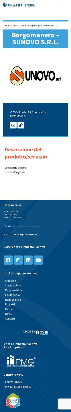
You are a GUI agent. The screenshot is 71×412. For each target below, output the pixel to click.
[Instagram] (18, 260)
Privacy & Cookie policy (18, 386)
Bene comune (13, 299)
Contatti (10, 318)
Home (8, 25)
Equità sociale (13, 295)
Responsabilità (13, 290)
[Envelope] (13, 125)
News (8, 314)
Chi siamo (10, 280)
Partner (9, 309)
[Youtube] (38, 260)
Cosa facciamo (13, 285)
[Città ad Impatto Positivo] (19, 5)
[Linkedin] (28, 260)
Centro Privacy (13, 382)
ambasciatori (19, 25)
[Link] (20, 125)
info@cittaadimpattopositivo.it (24, 226)
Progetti (10, 304)
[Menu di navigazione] (64, 4)
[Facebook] (8, 260)
